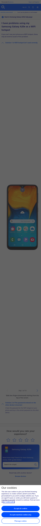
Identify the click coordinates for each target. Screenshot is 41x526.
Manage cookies (20, 521)
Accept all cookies (20, 508)
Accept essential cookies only (20, 515)
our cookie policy (8, 502)
